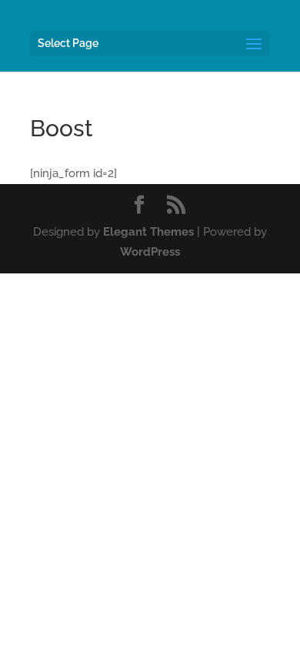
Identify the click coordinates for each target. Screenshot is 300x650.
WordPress (150, 252)
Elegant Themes (148, 232)
